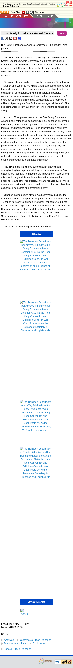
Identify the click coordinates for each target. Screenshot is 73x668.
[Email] (11, 38)
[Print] (19, 38)
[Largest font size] (31, 12)
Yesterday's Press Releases (35, 639)
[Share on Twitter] (7, 38)
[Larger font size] (27, 12)
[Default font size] (23, 12)
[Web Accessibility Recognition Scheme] (45, 661)
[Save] (15, 38)
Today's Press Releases (17, 648)
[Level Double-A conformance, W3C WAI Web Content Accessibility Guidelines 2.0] (63, 661)
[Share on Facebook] (3, 38)
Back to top (39, 643)
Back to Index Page (15, 643)
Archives (9, 639)
